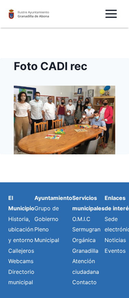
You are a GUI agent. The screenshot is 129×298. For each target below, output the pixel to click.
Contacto (84, 282)
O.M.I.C (81, 218)
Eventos (115, 250)
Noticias (115, 240)
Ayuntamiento (53, 197)
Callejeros (21, 250)
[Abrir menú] (111, 13)
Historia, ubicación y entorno (20, 229)
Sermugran (86, 229)
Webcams (20, 261)
